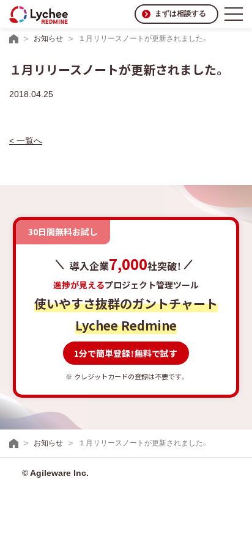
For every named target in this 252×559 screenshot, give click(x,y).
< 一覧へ (25, 140)
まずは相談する (180, 13)
